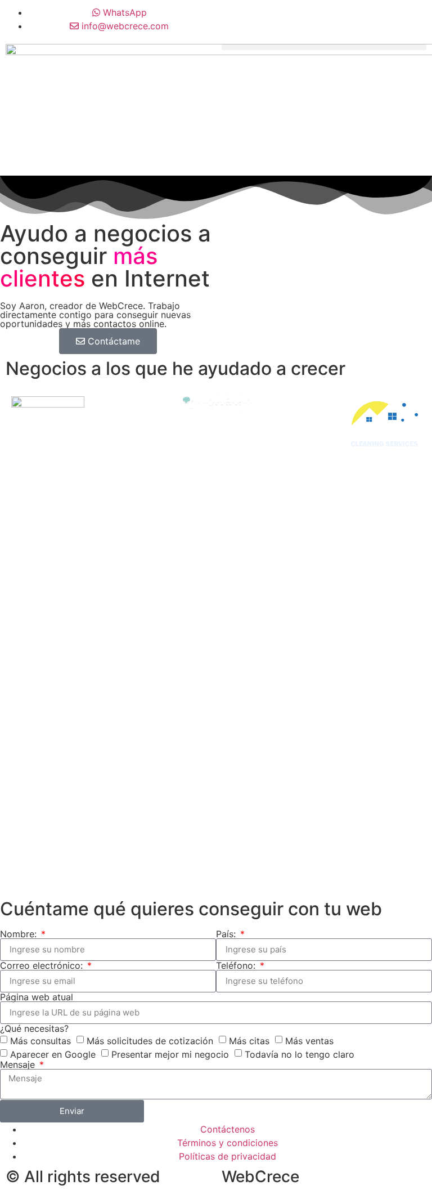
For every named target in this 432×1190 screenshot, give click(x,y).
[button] (324, 47)
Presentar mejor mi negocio (170, 1053)
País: (227, 933)
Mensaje (19, 1064)
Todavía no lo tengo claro (299, 1053)
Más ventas (309, 1040)
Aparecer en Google (53, 1053)
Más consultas (40, 1040)
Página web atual (36, 996)
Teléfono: (237, 965)
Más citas (249, 1040)
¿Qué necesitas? (34, 1028)
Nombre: (19, 933)
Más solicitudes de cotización (150, 1040)
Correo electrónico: (43, 965)
